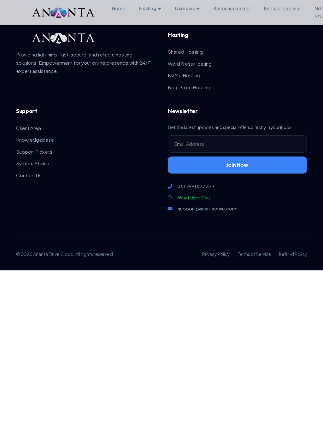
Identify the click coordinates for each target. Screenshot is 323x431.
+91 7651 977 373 (196, 186)
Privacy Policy (216, 254)
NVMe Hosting (184, 75)
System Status (32, 163)
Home (118, 8)
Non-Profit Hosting (189, 87)
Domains (185, 8)
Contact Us (29, 175)
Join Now (237, 165)
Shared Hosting (185, 52)
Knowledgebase (282, 8)
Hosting (147, 8)
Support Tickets (34, 152)
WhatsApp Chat (195, 197)
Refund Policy (293, 254)
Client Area (28, 128)
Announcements (232, 8)
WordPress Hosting (190, 64)
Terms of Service (254, 254)
